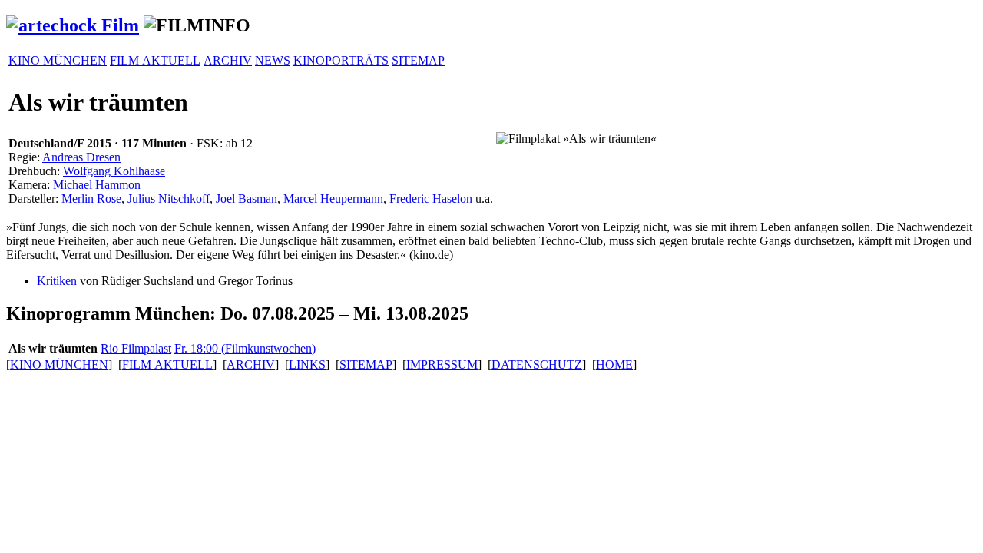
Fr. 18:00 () (245, 348)
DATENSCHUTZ (537, 364)
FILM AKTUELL (155, 60)
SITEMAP (418, 60)
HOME (614, 364)
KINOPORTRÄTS (341, 60)
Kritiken (57, 280)
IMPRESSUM (442, 364)
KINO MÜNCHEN (57, 60)
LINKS (307, 364)
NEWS (272, 60)
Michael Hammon (97, 184)
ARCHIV (228, 60)
